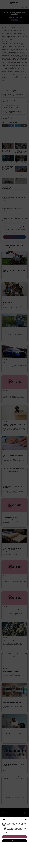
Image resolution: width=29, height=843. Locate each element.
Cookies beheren (15, 840)
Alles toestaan (14, 836)
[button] (26, 819)
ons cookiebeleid (10, 832)
